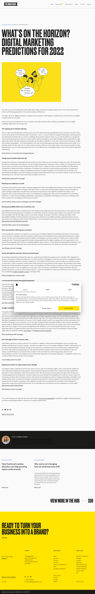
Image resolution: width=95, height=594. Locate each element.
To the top (79, 582)
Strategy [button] (78, 558)
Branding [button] (79, 562)
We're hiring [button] (58, 4)
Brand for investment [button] (82, 556)
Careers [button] (55, 562)
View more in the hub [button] (71, 500)
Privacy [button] (55, 577)
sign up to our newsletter (46, 398)
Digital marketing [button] (81, 569)
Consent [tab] (25, 289)
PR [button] (77, 573)
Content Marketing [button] (81, 566)
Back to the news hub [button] (8, 414)
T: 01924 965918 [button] (29, 579)
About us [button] (55, 558)
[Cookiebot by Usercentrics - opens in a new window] (72, 285)
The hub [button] (82, 4)
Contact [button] (89, 4)
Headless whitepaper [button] (59, 569)
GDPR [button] (55, 582)
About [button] (76, 4)
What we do (68, 4)
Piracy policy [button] (57, 575)
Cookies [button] (55, 579)
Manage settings (46, 308)
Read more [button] (5, 487)
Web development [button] (81, 564)
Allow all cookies (68, 308)
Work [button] (52, 4)
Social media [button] (80, 571)
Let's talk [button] (4, 537)
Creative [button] (78, 560)
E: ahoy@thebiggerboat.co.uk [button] (33, 582)
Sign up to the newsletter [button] (9, 577)
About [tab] (69, 289)
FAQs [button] (54, 566)
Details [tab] (47, 289)
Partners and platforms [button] (60, 564)
